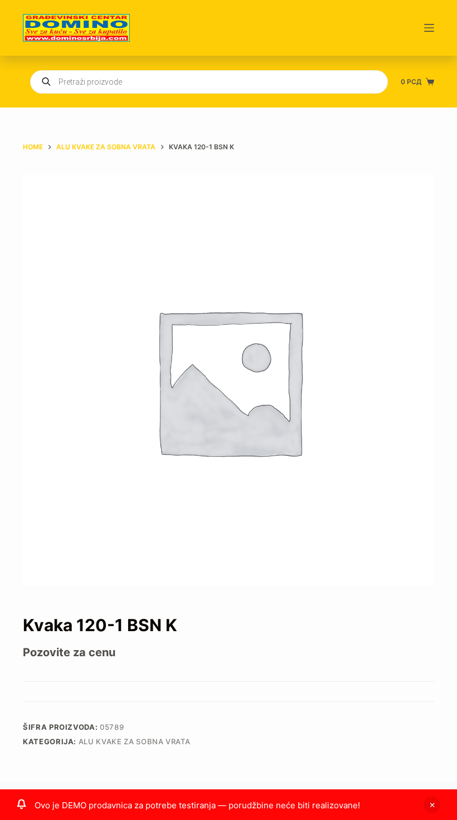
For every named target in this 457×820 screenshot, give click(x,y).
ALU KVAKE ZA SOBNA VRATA (135, 741)
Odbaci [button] (432, 805)
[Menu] (429, 28)
